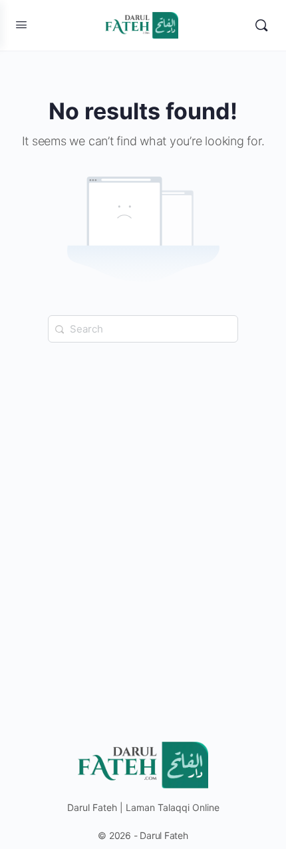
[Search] (261, 25)
